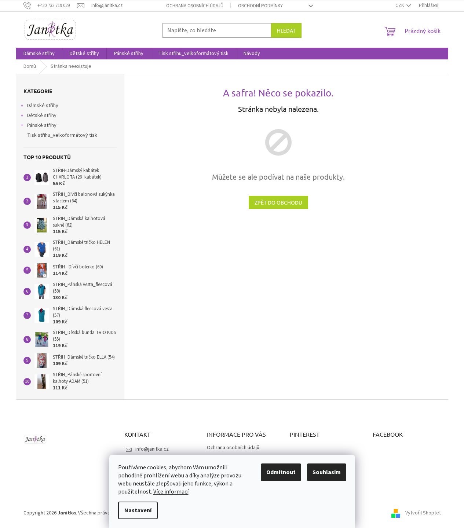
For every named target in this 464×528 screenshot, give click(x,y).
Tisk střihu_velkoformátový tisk (62, 135)
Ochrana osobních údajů (194, 6)
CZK (400, 5)
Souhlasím (327, 472)
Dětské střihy (41, 115)
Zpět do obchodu (278, 202)
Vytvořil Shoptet (423, 513)
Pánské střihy (41, 125)
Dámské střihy (42, 105)
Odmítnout (281, 472)
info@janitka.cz (152, 449)
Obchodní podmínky (260, 6)
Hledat (286, 30)
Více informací (171, 492)
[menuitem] (39, 53)
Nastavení (137, 510)
